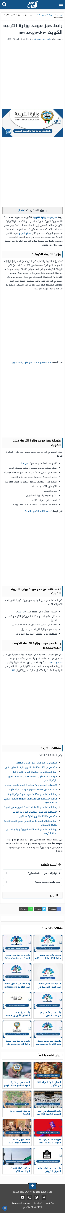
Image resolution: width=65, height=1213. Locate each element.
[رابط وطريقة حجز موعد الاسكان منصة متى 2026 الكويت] (17, 943)
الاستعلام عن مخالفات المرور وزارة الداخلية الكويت (32, 789)
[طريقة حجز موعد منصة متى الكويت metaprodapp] (48, 1029)
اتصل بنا (38, 1203)
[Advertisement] (32, 75)
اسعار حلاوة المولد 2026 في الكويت (49, 1084)
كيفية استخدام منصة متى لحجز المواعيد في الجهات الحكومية (49, 987)
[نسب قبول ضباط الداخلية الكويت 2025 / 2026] (17, 1128)
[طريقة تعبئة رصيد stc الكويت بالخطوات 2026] (48, 1128)
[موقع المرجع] (33, 5)
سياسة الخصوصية (20, 1203)
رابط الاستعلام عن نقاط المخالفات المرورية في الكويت (30, 807)
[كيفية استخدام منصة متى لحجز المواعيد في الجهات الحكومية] (48, 972)
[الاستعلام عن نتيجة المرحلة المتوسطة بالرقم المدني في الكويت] (17, 1070)
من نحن (50, 1203)
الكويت (37, 14)
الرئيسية (59, 14)
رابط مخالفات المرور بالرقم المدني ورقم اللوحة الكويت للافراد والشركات (30, 823)
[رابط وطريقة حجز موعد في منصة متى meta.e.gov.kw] (48, 1000)
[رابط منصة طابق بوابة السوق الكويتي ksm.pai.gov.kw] (48, 1156)
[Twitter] (36, 1197)
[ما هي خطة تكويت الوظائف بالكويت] (17, 1156)
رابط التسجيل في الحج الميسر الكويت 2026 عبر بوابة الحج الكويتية (49, 1114)
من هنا (24, 463)
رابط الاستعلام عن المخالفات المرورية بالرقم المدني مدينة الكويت (31, 831)
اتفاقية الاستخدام (32, 1207)
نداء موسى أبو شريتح (42, 39)
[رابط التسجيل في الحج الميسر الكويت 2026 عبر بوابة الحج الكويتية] (48, 1099)
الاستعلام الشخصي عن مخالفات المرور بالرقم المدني (31, 785)
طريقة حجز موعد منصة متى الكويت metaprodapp (48, 1042)
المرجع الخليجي (48, 14)
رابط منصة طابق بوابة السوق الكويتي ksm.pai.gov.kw (49, 1171)
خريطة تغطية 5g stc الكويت (20, 1112)
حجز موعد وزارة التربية (45, 217)
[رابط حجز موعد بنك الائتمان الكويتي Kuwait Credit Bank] (17, 1000)
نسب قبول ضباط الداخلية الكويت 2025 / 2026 (19, 1142)
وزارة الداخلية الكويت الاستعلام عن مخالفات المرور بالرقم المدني (32, 778)
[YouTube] (22, 1197)
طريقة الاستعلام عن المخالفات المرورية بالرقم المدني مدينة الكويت (30, 801)
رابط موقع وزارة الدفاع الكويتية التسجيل (31, 363)
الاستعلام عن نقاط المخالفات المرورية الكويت (35, 812)
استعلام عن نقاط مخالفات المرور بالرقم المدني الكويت (30, 767)
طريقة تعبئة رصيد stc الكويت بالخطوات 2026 (50, 1141)
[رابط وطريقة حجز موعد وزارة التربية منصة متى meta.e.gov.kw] (17, 1029)
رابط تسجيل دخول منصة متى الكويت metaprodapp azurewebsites (17, 987)
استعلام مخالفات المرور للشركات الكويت (37, 816)
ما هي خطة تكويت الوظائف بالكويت (20, 1170)
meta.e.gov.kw (56, 662)
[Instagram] (29, 1197)
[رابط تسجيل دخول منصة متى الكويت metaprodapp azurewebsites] (17, 972)
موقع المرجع (25, 233)
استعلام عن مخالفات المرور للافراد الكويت (36, 763)
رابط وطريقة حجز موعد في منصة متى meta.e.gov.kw (49, 1015)
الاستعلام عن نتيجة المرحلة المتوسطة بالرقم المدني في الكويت (17, 1085)
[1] (13, 670)
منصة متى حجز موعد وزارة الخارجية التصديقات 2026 (48, 958)
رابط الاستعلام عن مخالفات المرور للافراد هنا (35, 772)
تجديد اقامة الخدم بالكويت (38, 511)
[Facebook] (44, 1197)
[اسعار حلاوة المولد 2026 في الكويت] (48, 1070)
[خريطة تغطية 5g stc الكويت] (17, 1099)
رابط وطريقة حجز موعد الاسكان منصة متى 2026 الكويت (17, 958)
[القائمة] (61, 4)
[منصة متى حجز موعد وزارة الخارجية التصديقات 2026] (48, 943)
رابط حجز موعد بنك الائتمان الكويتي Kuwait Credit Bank (18, 1015)
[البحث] (4, 4)
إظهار (21, 210)
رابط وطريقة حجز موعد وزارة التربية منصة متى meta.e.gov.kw (18, 1044)
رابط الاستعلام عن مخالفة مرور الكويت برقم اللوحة (32, 794)
